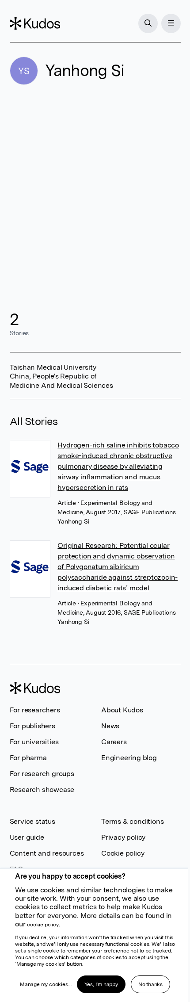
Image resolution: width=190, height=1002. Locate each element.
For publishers (32, 726)
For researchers (35, 710)
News (110, 726)
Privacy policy (123, 837)
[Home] (35, 23)
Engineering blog (129, 757)
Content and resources (47, 853)
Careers (114, 742)
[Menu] (171, 23)
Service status (32, 821)
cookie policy (42, 925)
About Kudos (122, 710)
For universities (34, 742)
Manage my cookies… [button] (45, 984)
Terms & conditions (132, 821)
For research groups (42, 773)
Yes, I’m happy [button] (101, 984)
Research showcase (42, 789)
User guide (27, 837)
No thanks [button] (150, 984)
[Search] (148, 23)
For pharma (28, 757)
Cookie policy (122, 853)
